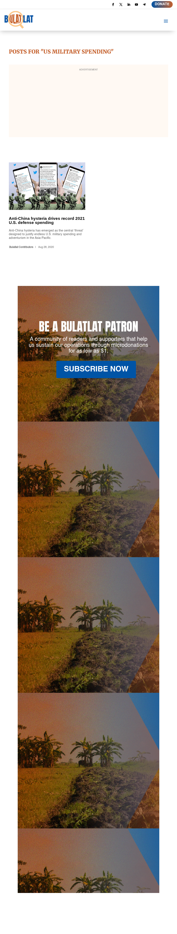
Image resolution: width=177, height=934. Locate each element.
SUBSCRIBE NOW (96, 369)
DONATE (162, 4)
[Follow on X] (121, 5)
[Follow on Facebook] (113, 5)
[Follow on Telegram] (144, 5)
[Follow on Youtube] (136, 5)
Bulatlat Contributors (21, 247)
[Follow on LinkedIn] (129, 5)
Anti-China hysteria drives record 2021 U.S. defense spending (47, 206)
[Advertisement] (88, 103)
